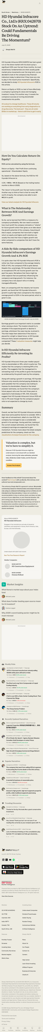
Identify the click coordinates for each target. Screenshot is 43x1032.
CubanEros (9, 777)
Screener (4, 943)
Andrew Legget (10, 608)
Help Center (26, 960)
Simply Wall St (10, 49)
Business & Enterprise (29, 971)
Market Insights (6, 954)
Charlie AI (25, 974)
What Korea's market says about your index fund (20, 591)
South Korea (5, 12)
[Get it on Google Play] (22, 867)
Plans (24, 939)
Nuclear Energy (27, 921)
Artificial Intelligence (28, 929)
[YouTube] (10, 860)
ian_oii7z (8, 818)
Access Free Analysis (13, 465)
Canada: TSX (5, 925)
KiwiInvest (9, 788)
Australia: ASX (6, 918)
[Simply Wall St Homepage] (3, 1)
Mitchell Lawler (10, 596)
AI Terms (4, 1024)
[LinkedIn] (3, 860)
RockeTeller (9, 735)
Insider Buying (26, 918)
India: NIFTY (5, 921)
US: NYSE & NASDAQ (8, 910)
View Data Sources (7, 896)
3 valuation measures (24, 341)
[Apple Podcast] (17, 860)
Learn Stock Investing (28, 963)
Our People (25, 947)
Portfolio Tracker (7, 939)
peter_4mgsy (9, 748)
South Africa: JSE (7, 929)
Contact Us (25, 951)
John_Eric (8, 693)
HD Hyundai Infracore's (26, 82)
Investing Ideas (6, 947)
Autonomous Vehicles (28, 925)
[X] (6, 860)
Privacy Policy (6, 1021)
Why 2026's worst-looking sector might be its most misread (20, 614)
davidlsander (10, 668)
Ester (7, 723)
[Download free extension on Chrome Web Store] (12, 872)
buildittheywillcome (11, 829)
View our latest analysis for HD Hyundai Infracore (20, 202)
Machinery (15, 12)
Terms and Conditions (8, 1018)
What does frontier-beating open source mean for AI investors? (21, 602)
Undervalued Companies (29, 910)
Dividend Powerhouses (29, 914)
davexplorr (9, 807)
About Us (25, 943)
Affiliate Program (27, 967)
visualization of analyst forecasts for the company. (20, 435)
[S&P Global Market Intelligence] (8, 883)
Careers (24, 954)
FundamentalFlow (11, 681)
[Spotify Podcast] (13, 860)
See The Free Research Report (14, 555)
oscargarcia (9, 765)
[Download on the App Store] (8, 867)
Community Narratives (8, 951)
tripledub (9, 706)
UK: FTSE (4, 914)
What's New (5, 958)
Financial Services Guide (9, 1015)
